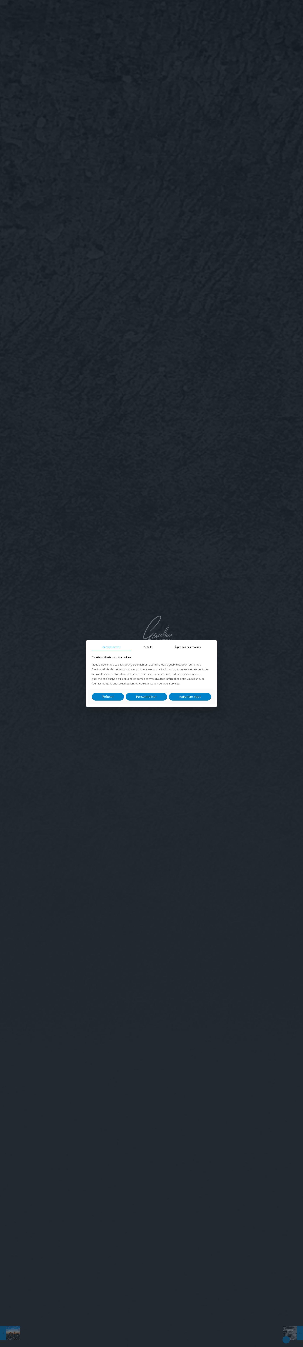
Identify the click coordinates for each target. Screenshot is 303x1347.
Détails (148, 646)
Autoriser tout (190, 696)
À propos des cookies (188, 646)
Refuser (108, 696)
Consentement (111, 646)
